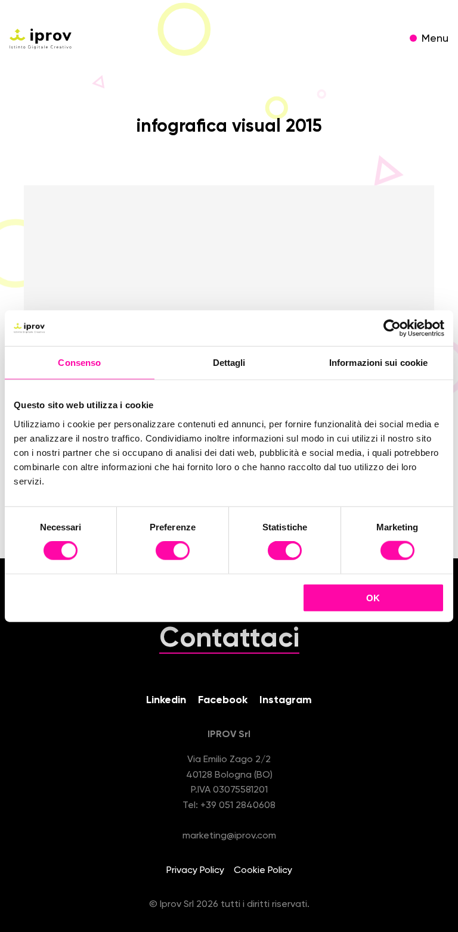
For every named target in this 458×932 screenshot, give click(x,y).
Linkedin (166, 700)
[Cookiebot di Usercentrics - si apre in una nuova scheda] (392, 328)
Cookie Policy (263, 870)
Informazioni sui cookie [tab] (378, 363)
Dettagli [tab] (229, 363)
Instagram (285, 700)
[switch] (173, 552)
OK (373, 597)
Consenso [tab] (79, 363)
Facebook (222, 700)
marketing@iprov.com (229, 836)
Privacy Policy (195, 870)
